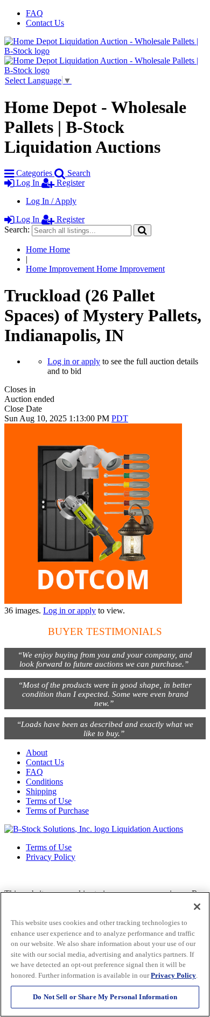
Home (48, 249)
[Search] (142, 230)
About (36, 752)
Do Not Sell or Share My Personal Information (105, 997)
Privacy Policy (50, 856)
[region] (105, 954)
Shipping (41, 791)
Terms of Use (49, 801)
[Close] (197, 907)
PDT (119, 418)
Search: (17, 229)
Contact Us (45, 22)
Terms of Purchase (57, 810)
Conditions (44, 781)
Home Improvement (95, 268)
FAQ (34, 13)
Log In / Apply (51, 201)
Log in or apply (73, 361)
